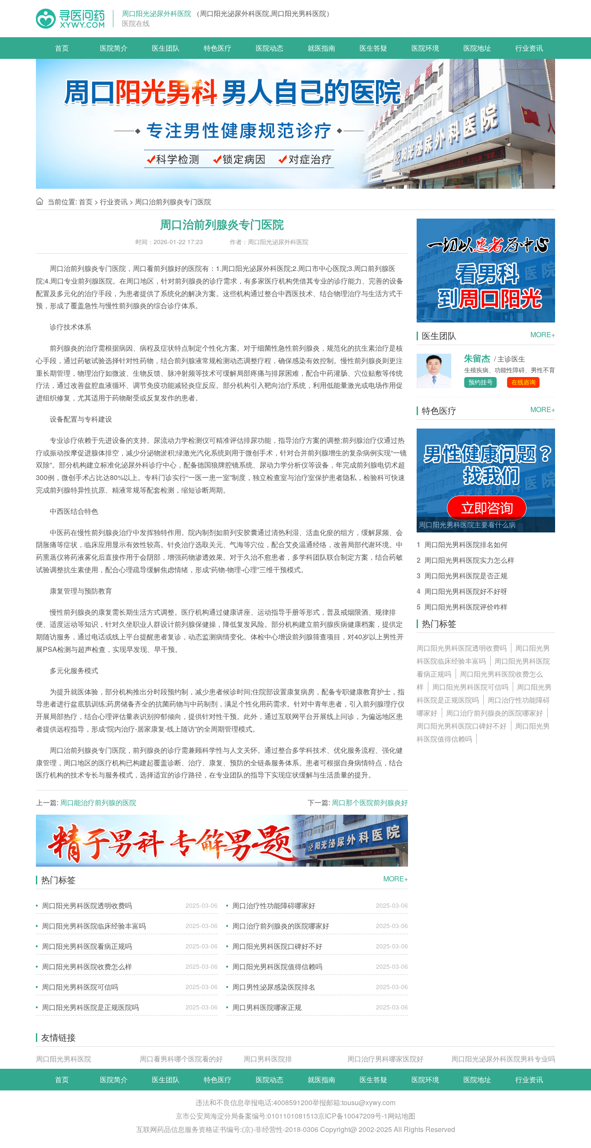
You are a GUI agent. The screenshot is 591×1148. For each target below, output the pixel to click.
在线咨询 (523, 381)
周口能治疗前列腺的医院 (98, 802)
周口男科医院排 (268, 1059)
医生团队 (166, 48)
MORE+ (395, 878)
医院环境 (425, 48)
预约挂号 (481, 381)
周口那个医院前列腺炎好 (370, 802)
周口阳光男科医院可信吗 (470, 687)
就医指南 (321, 48)
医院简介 (114, 48)
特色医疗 (217, 48)
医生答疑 (373, 48)
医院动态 (269, 48)
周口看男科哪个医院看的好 (181, 1059)
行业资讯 (529, 48)
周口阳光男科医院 (63, 1059)
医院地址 (477, 48)
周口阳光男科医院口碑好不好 (462, 726)
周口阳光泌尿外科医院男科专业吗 (503, 1059)
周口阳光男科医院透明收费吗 (462, 648)
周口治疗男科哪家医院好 (385, 1059)
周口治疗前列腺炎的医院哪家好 (494, 713)
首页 (62, 48)
